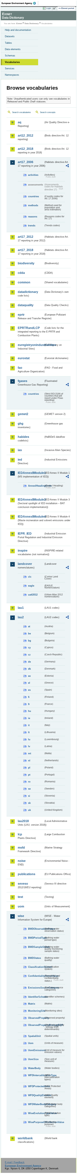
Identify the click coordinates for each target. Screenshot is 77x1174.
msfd (21, 847)
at (29, 626)
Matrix (31, 1003)
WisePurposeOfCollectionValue (36, 1122)
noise (22, 860)
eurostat (24, 358)
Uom (30, 1043)
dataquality (25, 305)
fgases (22, 381)
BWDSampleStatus (36, 947)
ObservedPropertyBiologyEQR (36, 1025)
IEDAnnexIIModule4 (31, 516)
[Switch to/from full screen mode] (55, 8)
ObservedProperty (36, 1018)
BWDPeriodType (36, 937)
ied (20, 459)
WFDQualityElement (36, 1095)
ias (20, 450)
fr (29, 704)
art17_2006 (25, 162)
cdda (21, 272)
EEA (20, 3)
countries (33, 196)
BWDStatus (34, 958)
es (29, 690)
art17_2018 (25, 250)
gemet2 (23, 414)
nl (29, 760)
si (29, 795)
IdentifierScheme (36, 996)
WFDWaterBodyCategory (36, 1104)
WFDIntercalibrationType (36, 1075)
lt (29, 732)
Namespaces (12, 74)
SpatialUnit (34, 1036)
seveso (23, 883)
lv (29, 746)
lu (29, 739)
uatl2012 (33, 594)
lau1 (21, 607)
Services (9, 68)
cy (29, 647)
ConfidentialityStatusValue (36, 976)
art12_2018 (25, 148)
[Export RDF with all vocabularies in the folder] (67, 166)
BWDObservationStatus (36, 928)
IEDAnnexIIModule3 (31, 499)
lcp (20, 834)
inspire (22, 550)
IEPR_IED (25, 533)
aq (19, 122)
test (20, 896)
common (24, 282)
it (29, 725)
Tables (8, 42)
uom (21, 906)
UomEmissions (36, 1050)
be (29, 633)
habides (23, 436)
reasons (32, 216)
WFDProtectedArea (36, 1086)
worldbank (25, 1138)
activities (33, 175)
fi (29, 697)
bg (29, 640)
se (29, 788)
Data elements (13, 49)
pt (29, 774)
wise (21, 916)
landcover (25, 563)
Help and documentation (18, 30)
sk (29, 803)
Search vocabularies (21, 112)
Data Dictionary (32, 23)
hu (29, 711)
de (29, 661)
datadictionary (28, 291)
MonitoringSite (36, 1010)
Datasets (10, 36)
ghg (20, 423)
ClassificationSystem (36, 967)
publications (26, 874)
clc (29, 576)
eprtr (21, 314)
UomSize (33, 1059)
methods (33, 205)
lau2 (21, 617)
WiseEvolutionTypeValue (36, 1113)
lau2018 (23, 821)
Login (48, 8)
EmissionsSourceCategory (36, 987)
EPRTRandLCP (29, 328)
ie (29, 718)
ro (29, 781)
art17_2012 (25, 236)
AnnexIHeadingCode (36, 485)
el (29, 682)
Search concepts (48, 112)
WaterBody (34, 1068)
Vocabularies (12, 62)
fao (20, 367)
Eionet (19, 23)
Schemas (10, 55)
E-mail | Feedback (14, 1162)
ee (29, 676)
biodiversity (26, 263)
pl (29, 767)
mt (29, 753)
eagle (31, 585)
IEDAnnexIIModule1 (31, 472)
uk (29, 810)
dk (29, 668)
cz (29, 654)
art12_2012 (25, 135)
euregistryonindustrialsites (31, 345)
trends (31, 225)
